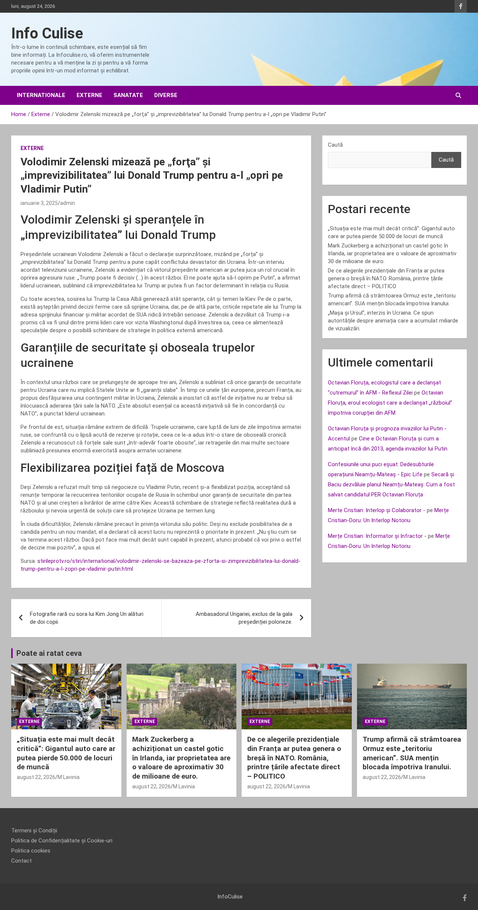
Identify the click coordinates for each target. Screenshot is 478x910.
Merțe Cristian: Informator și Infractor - (377, 536)
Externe (89, 95)
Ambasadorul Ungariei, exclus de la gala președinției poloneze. (244, 618)
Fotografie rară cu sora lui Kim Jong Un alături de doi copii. (86, 618)
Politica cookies (30, 850)
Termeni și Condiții (34, 830)
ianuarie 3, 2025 (39, 203)
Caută (335, 144)
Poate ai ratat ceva (49, 653)
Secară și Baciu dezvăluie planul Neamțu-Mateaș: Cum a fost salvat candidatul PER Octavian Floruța (391, 484)
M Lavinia (69, 777)
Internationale (41, 95)
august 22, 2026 (36, 777)
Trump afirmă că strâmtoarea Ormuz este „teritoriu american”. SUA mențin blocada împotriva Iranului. (412, 753)
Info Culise (47, 33)
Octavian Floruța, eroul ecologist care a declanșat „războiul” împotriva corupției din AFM (390, 402)
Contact (21, 860)
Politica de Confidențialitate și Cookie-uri (61, 840)
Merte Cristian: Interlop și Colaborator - (376, 510)
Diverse (165, 95)
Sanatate (128, 95)
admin (67, 203)
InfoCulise (230, 896)
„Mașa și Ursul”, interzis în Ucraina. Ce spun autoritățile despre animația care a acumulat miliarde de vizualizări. (393, 320)
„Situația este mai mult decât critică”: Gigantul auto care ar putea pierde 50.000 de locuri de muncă (66, 753)
